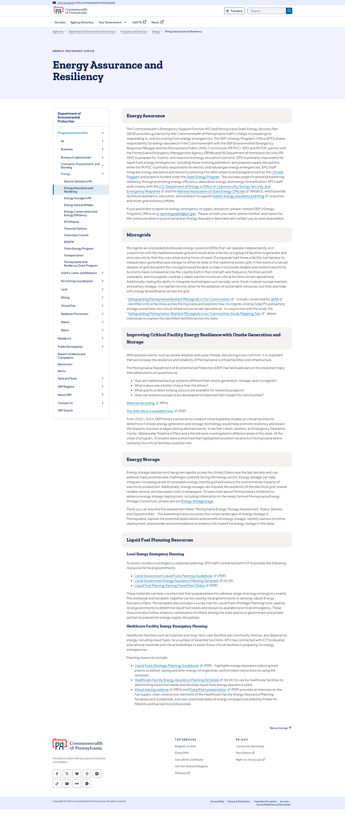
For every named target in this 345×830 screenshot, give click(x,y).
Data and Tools (67, 378)
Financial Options (75, 228)
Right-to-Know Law (248, 759)
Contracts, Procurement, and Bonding (80, 165)
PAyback (180, 773)
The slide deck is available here (152, 411)
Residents (64, 338)
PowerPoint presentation (210, 689)
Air (62, 141)
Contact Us (65, 403)
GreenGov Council (76, 235)
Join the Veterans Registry (191, 766)
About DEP (65, 394)
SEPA (277, 299)
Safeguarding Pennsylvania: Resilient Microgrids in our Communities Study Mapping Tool (196, 313)
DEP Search (65, 410)
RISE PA (69, 242)
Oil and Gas (68, 305)
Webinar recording (143, 403)
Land (64, 289)
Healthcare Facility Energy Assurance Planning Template (179, 680)
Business (67, 149)
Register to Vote (185, 746)
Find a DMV (182, 752)
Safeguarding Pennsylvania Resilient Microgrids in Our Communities (181, 299)
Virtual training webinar (154, 689)
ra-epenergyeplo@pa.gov (176, 213)
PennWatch (243, 752)
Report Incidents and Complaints (71, 355)
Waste (65, 322)
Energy (65, 173)
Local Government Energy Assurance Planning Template (179, 580)
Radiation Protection (74, 313)
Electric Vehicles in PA (78, 181)
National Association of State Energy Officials (213, 191)
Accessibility (217, 801)
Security (284, 801)
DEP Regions (66, 386)
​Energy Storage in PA (77, 198)
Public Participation (70, 346)
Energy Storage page (197, 501)
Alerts (61, 371)
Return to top (279, 728)
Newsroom (65, 364)
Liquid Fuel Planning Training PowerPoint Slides (172, 585)
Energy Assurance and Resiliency (78, 189)
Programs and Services (73, 132)
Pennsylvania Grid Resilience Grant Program (81, 263)
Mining (65, 297)
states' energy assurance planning (240, 196)
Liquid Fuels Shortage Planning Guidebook (169, 665)
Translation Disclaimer (265, 801)
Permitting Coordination (77, 281)
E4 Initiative (71, 221)
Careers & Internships (250, 746)
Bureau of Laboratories (76, 157)
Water (65, 330)
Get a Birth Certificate (189, 759)
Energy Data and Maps (78, 205)
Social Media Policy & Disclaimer (274, 804)
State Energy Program (78, 248)
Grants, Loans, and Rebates (79, 273)
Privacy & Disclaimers (239, 801)
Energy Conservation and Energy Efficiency (80, 213)
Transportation (73, 255)
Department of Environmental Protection (69, 117)
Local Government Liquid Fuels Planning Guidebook (176, 576)
